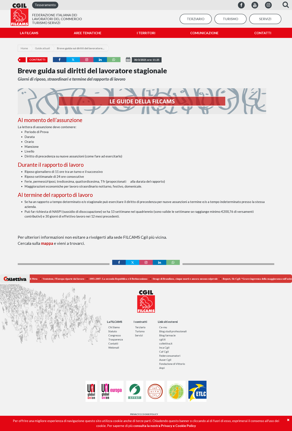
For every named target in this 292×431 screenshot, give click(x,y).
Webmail (113, 347)
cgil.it (162, 339)
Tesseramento (45, 5)
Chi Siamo (114, 327)
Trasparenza (115, 339)
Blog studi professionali (173, 331)
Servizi (139, 335)
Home (24, 48)
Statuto (112, 331)
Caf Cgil (164, 351)
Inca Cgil (164, 347)
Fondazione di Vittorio (172, 363)
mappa (47, 243)
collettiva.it (165, 343)
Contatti (113, 343)
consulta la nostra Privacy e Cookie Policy (164, 426)
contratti (37, 59)
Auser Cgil (165, 359)
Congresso (114, 335)
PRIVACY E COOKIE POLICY (144, 414)
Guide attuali (42, 48)
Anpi (162, 367)
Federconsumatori (169, 355)
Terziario (140, 327)
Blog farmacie (167, 335)
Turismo (140, 331)
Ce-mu (163, 327)
